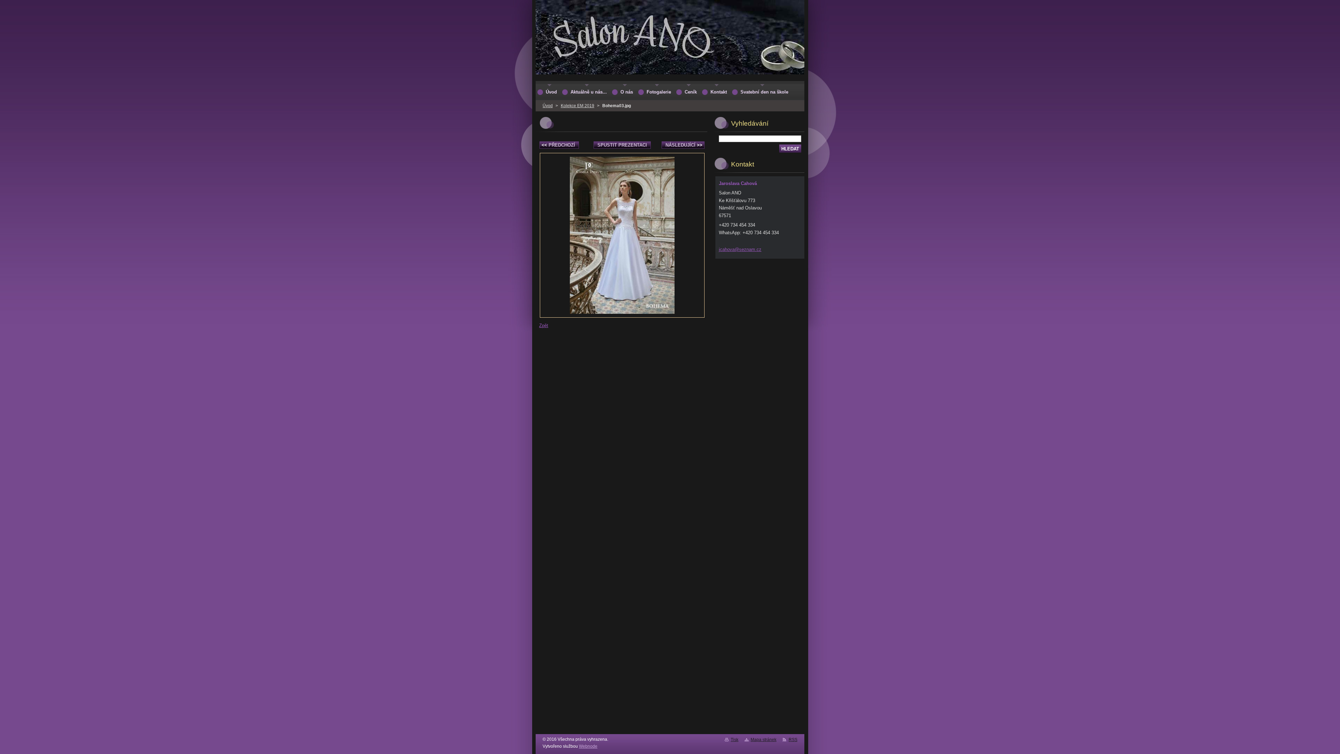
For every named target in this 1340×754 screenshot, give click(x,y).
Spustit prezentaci (622, 145)
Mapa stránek (763, 740)
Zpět (543, 325)
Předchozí (558, 145)
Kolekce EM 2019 (577, 106)
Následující (683, 145)
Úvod (548, 106)
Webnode (588, 746)
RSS (793, 740)
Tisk (734, 740)
